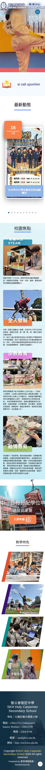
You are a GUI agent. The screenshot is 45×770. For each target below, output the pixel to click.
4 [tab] (18, 213)
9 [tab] (33, 213)
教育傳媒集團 (27, 761)
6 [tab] (24, 213)
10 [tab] (36, 213)
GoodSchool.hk (22, 765)
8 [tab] (30, 213)
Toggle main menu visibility (37, 11)
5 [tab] (21, 213)
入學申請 (19, 519)
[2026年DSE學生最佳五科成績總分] (24, 163)
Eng (38, 4)
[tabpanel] (24, 160)
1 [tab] (9, 213)
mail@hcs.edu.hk (26, 738)
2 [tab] (12, 213)
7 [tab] (27, 213)
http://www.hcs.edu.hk (26, 742)
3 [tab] (15, 213)
